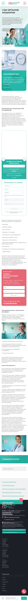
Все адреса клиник (9, 522)
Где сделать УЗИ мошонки (9, 482)
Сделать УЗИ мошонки (8, 485)
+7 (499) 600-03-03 (10, 303)
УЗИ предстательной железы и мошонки (13, 496)
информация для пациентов (8, 527)
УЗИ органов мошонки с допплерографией (13, 489)
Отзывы (4, 584)
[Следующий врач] (24, 159)
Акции (3, 586)
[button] (23, 166)
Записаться (14, 208)
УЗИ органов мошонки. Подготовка (11, 492)
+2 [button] (23, 166)
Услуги (3, 577)
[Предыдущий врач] (3, 159)
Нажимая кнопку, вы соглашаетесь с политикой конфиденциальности (14, 212)
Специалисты (5, 581)
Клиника (4, 579)
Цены (3, 588)
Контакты (4, 590)
